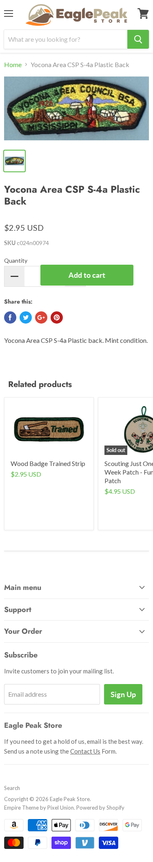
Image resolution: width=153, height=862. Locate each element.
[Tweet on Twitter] (26, 317)
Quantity (15, 260)
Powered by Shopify (100, 807)
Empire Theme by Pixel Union (39, 807)
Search (12, 788)
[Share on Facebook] (10, 317)
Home (13, 64)
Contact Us (85, 751)
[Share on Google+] (41, 317)
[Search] (138, 39)
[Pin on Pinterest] (57, 317)
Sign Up (123, 694)
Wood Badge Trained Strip (48, 463)
